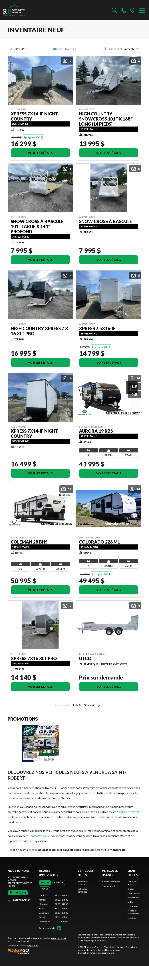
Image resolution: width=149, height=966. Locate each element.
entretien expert (129, 811)
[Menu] (142, 10)
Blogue (131, 888)
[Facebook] (59, 928)
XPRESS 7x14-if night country (34, 116)
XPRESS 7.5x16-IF (97, 328)
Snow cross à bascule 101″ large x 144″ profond (37, 226)
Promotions (133, 897)
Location (132, 918)
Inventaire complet (83, 883)
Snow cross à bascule (105, 221)
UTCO (85, 658)
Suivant (89, 705)
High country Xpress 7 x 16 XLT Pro (39, 331)
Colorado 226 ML (99, 541)
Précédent (62, 705)
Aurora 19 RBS (96, 431)
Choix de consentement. (102, 952)
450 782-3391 (22, 900)
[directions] (132, 10)
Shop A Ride (32, 945)
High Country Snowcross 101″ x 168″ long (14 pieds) (106, 119)
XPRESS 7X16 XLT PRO (34, 658)
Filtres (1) (20, 49)
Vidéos (131, 902)
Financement (108, 886)
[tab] (45, 882)
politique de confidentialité (91, 950)
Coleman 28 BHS (29, 541)
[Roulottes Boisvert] (21, 10)
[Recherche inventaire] (114, 10)
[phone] (123, 10)
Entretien (132, 906)
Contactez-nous (39, 835)
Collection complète (83, 890)
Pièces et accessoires (133, 912)
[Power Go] (40, 951)
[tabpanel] (53, 908)
